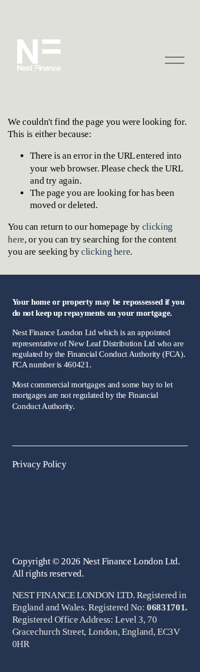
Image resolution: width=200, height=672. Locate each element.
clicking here (106, 251)
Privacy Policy (39, 464)
